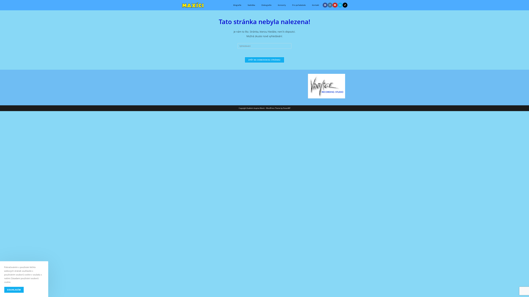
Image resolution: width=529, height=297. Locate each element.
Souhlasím (14, 289)
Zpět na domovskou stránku (264, 60)
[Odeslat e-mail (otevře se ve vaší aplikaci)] (340, 5)
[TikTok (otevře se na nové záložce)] (345, 5)
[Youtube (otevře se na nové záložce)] (335, 5)
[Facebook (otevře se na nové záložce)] (325, 5)
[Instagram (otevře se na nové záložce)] (330, 5)
